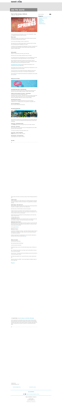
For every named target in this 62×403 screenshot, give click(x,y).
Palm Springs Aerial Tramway (15, 64)
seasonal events (41, 22)
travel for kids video (42, 23)
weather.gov (15, 73)
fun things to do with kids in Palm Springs (27, 318)
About (27, 396)
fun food (40, 21)
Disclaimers (30, 396)
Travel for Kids (17, 15)
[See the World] (28, 6)
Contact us (34, 396)
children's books (41, 20)
